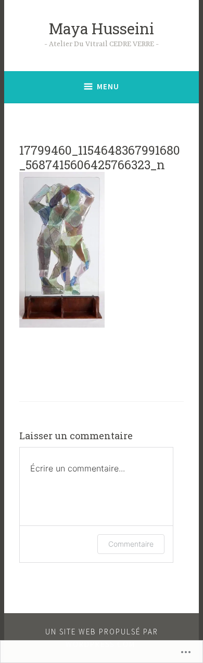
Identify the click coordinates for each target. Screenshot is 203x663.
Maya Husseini (101, 28)
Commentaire (131, 543)
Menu (108, 86)
